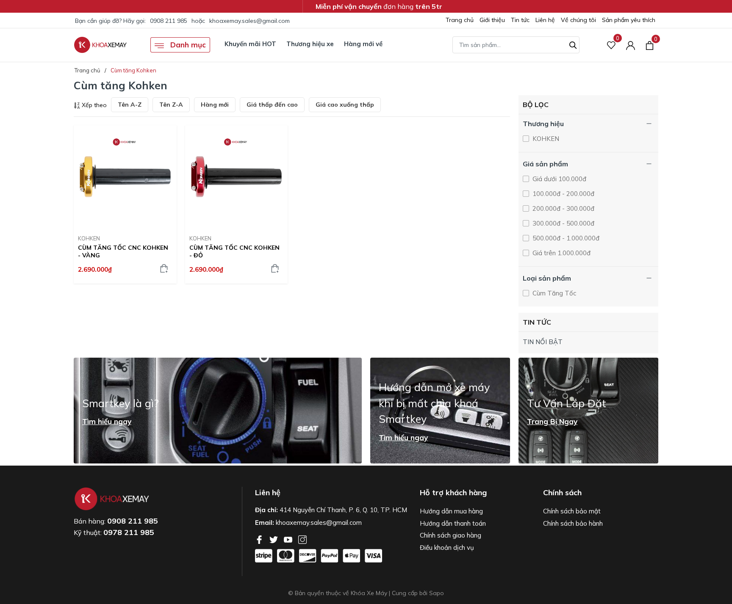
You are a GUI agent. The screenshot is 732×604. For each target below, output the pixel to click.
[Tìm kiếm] (573, 44)
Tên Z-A (171, 104)
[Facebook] (260, 539)
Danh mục (187, 44)
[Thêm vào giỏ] (163, 268)
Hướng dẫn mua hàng (451, 511)
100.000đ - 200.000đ (562, 194)
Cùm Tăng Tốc (553, 293)
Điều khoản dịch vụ (447, 547)
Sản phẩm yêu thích (628, 20)
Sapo (436, 593)
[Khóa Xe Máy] (100, 44)
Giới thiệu (492, 20)
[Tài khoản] (630, 45)
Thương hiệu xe (310, 44)
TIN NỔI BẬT (543, 342)
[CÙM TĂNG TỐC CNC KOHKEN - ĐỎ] (236, 176)
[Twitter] (274, 539)
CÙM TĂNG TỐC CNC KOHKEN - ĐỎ (234, 251)
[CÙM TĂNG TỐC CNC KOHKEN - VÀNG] (125, 176)
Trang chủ (460, 20)
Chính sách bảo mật (572, 511)
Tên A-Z (129, 104)
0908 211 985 (168, 21)
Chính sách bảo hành (573, 523)
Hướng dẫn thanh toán (453, 523)
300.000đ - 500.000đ (562, 223)
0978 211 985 (128, 532)
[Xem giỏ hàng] (649, 45)
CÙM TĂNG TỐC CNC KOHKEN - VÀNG (123, 251)
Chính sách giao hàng (450, 535)
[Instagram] (302, 539)
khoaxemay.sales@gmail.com (249, 21)
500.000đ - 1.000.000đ (565, 238)
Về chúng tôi (578, 20)
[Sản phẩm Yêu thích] (611, 45)
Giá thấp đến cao (272, 104)
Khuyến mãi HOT (250, 44)
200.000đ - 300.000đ (562, 208)
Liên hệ (545, 20)
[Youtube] (289, 539)
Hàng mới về (363, 44)
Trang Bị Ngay (552, 421)
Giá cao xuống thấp (345, 104)
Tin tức (520, 20)
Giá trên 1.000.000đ (561, 253)
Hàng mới (215, 104)
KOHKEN (89, 238)
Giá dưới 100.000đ (558, 179)
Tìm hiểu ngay (106, 421)
